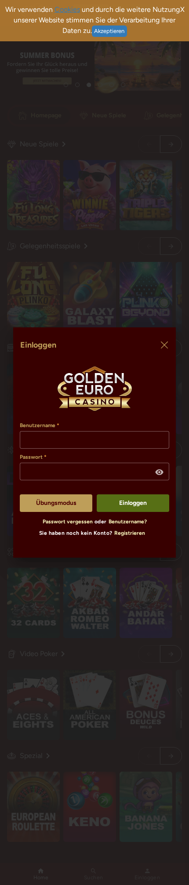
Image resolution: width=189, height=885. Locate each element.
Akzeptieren (109, 31)
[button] (159, 472)
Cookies (67, 9)
